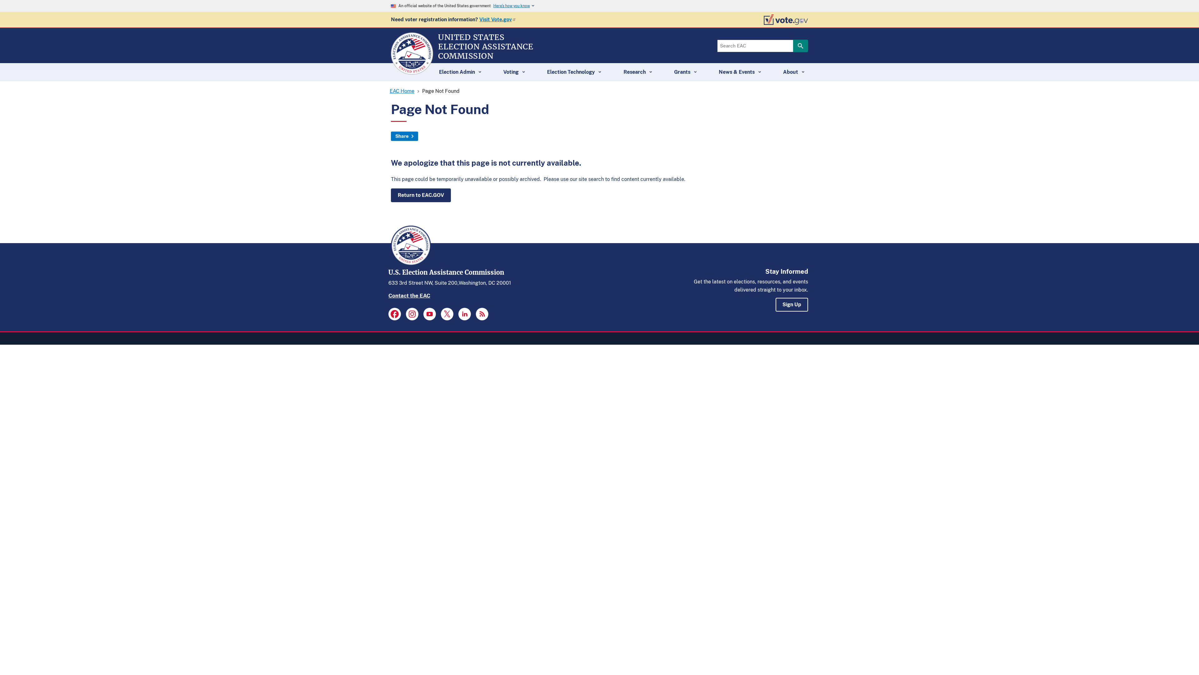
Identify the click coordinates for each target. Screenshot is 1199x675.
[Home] (412, 72)
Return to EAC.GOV (421, 195)
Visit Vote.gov (495, 19)
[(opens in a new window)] (394, 314)
